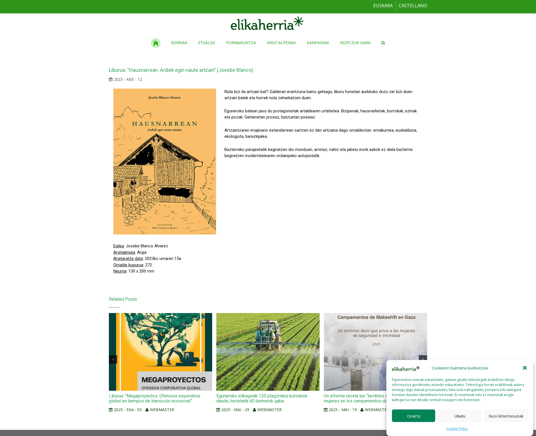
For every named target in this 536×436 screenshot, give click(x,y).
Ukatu (459, 415)
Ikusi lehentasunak (506, 415)
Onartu (413, 415)
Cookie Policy (457, 428)
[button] (525, 368)
